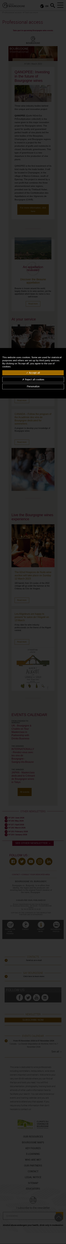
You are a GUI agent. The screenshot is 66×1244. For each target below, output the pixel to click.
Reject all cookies (34, 379)
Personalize (33, 386)
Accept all (34, 372)
